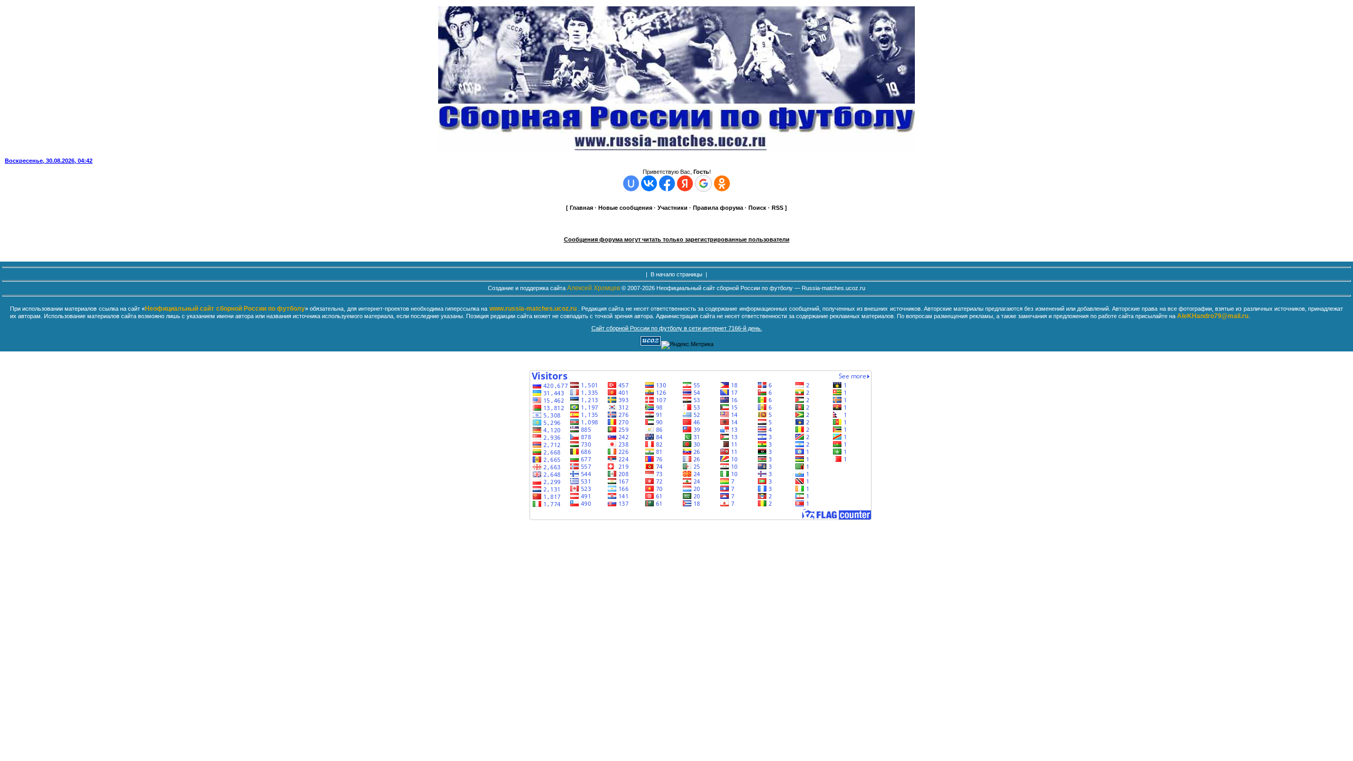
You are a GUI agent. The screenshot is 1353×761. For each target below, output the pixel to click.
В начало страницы (676, 274)
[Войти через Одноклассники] (722, 183)
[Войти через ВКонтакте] (649, 183)
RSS (777, 208)
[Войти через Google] (703, 183)
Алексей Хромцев (593, 288)
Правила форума (718, 208)
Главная (581, 208)
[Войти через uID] (631, 183)
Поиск (757, 208)
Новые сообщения (625, 208)
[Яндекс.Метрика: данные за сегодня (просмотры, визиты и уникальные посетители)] (687, 345)
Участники (672, 208)
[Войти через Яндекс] (685, 183)
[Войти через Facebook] (667, 183)
